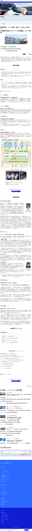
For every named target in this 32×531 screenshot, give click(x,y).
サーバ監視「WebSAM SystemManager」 (6, 363)
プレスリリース (3, 468)
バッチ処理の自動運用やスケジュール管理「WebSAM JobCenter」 (10, 361)
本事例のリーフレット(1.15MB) (6, 374)
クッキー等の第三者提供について (5, 514)
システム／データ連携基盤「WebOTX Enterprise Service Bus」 (10, 358)
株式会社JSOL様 (9, 392)
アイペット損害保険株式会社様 (11, 415)
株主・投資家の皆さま (4, 501)
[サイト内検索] (29, 1)
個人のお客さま (3, 481)
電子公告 (2, 510)
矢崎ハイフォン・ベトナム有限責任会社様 (13, 406)
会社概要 (2, 499)
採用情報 (2, 504)
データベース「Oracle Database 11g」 (6, 366)
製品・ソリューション (4, 486)
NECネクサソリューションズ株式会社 (12, 438)
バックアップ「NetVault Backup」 (5, 368)
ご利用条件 (2, 521)
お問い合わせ (15, 191)
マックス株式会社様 (10, 427)
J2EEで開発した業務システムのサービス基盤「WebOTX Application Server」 (12, 356)
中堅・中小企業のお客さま (4, 479)
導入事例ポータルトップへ (24, 454)
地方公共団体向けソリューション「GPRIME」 (7, 353)
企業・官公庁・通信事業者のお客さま (5, 477)
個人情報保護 (9, 530)
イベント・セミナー (3, 470)
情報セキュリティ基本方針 (4, 519)
